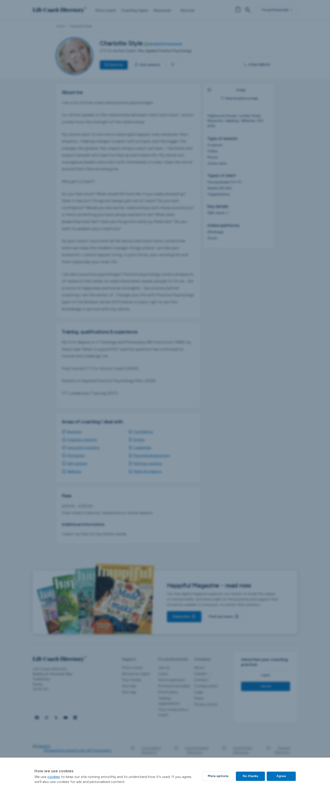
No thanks (250, 776)
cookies (53, 777)
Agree (281, 776)
